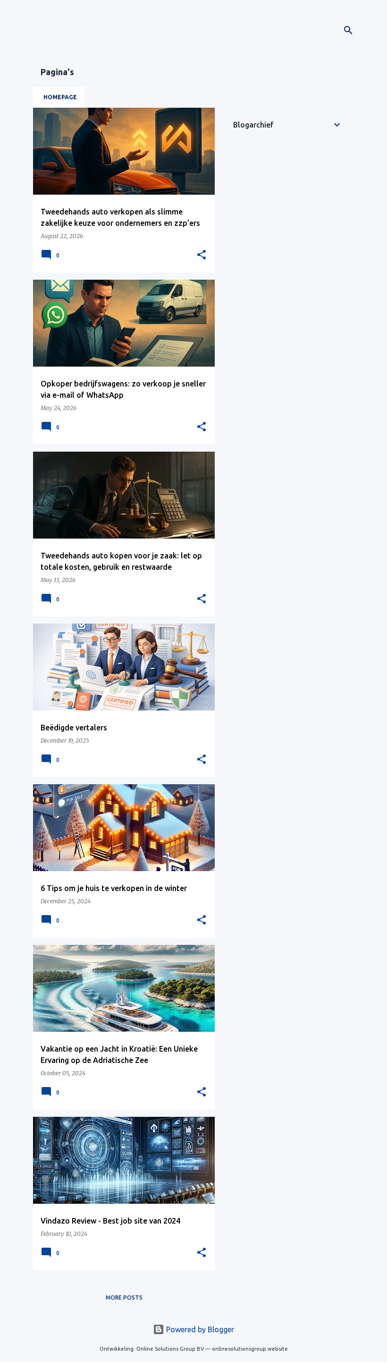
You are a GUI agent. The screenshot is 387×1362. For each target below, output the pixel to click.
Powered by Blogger (199, 1329)
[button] (201, 255)
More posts (124, 1297)
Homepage (60, 97)
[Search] (348, 30)
